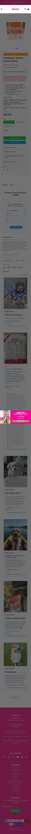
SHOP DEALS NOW (20, 421)
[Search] (25, 9)
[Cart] (28, 9)
